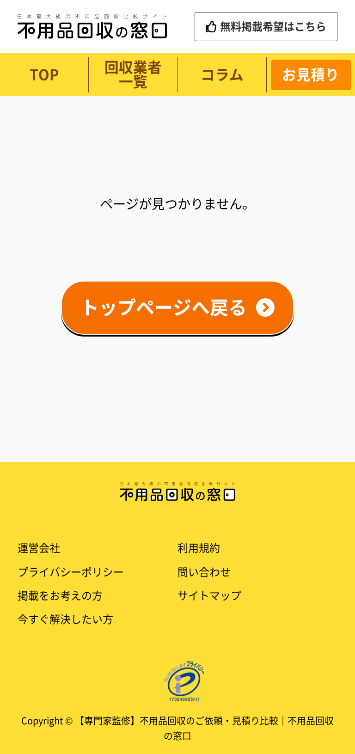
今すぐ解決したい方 (65, 619)
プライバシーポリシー (71, 572)
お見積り (310, 74)
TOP (44, 74)
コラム (222, 74)
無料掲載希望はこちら (273, 26)
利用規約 (199, 548)
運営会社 (39, 548)
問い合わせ (204, 572)
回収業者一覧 (133, 74)
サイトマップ (209, 595)
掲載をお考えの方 (60, 595)
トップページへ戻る (163, 307)
